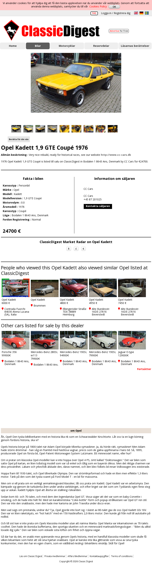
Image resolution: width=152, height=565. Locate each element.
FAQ (94, 13)
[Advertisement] (76, 400)
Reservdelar (101, 46)
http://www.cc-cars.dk (116, 155)
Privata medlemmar (54, 556)
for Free (119, 30)
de (141, 13)
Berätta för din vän (19, 139)
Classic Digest (52, 30)
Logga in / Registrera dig (115, 13)
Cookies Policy (98, 6)
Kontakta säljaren (98, 206)
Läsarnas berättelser (135, 46)
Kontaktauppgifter (99, 556)
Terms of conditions (121, 556)
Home (13, 46)
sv (147, 13)
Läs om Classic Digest (30, 556)
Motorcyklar (67, 46)
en (136, 13)
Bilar (38, 46)
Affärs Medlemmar (77, 556)
